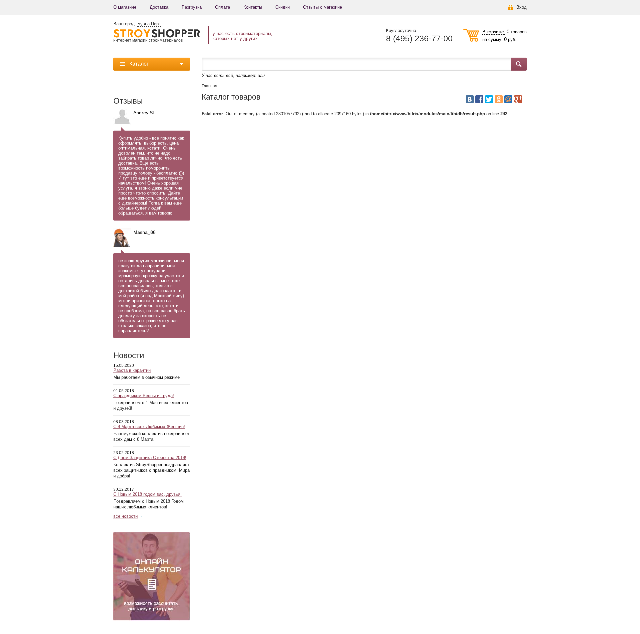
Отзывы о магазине (322, 7)
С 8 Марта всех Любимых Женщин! (149, 426)
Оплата (222, 7)
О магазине (124, 7)
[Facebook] (479, 99)
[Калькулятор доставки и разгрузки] (151, 576)
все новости (125, 516)
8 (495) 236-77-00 (419, 38)
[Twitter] (489, 99)
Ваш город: (137, 23)
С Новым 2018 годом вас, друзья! (147, 494)
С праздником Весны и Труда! (143, 395)
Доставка (159, 7)
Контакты (252, 7)
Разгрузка (192, 7)
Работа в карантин (132, 370)
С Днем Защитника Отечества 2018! (149, 457)
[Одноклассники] (499, 99)
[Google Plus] (518, 99)
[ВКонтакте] (470, 99)
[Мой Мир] (508, 99)
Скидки (282, 7)
